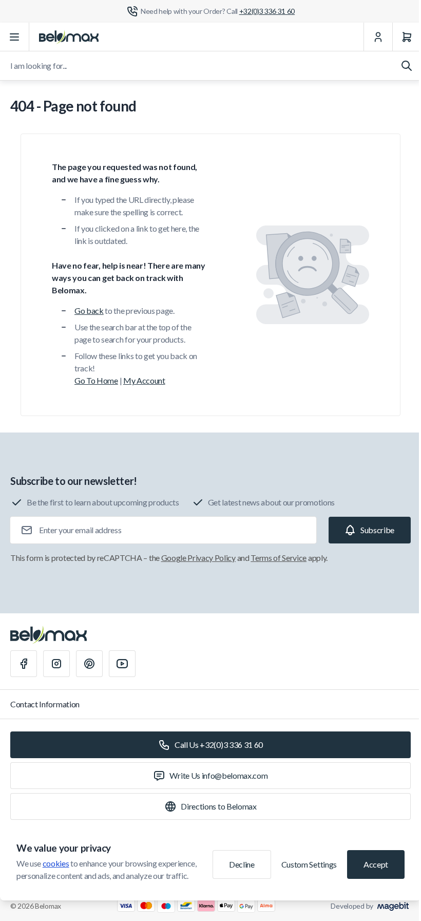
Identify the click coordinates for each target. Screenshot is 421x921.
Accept (375, 864)
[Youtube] (122, 663)
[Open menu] (14, 37)
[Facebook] (23, 663)
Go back (89, 310)
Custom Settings (309, 864)
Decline (242, 864)
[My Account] (377, 37)
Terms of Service (279, 557)
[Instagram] (56, 663)
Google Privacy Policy (198, 557)
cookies (56, 863)
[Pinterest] (89, 663)
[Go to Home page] (69, 37)
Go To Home (96, 380)
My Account (144, 380)
